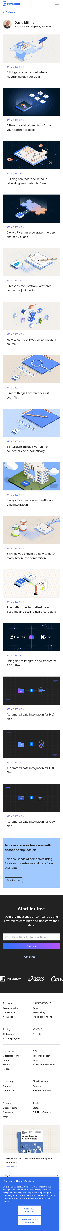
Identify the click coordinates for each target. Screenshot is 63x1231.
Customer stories (12, 1056)
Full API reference (42, 1112)
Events (6, 1064)
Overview (37, 1029)
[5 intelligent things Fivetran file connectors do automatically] (31, 432)
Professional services (44, 1064)
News (35, 1060)
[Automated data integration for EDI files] (31, 754)
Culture (7, 1086)
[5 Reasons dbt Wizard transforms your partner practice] (31, 111)
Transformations (11, 1008)
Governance (9, 1012)
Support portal (10, 1108)
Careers (37, 1086)
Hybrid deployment (42, 1017)
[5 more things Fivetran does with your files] (31, 379)
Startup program (11, 1038)
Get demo (29, 956)
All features (9, 1034)
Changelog (8, 1112)
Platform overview (42, 1003)
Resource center (41, 1056)
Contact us (8, 1090)
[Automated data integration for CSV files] (31, 807)
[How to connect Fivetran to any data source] (31, 325)
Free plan (37, 1034)
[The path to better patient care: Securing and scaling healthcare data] (31, 593)
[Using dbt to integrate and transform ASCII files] (31, 646)
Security (37, 1008)
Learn (6, 1060)
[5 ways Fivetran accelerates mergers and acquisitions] (31, 218)
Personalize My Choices (30, 1220)
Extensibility (39, 1012)
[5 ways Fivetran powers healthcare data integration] (31, 486)
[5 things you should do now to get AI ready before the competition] (31, 539)
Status (36, 1108)
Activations (9, 1017)
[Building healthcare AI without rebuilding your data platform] (31, 165)
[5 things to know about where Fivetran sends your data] (31, 58)
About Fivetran (40, 1081)
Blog (35, 1050)
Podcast (7, 1069)
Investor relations (42, 1090)
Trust (35, 1103)
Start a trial (13, 880)
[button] (57, 4)
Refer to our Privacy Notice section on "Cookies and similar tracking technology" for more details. (29, 1198)
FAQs (5, 1116)
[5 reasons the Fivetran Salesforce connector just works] (31, 272)
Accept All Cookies (29, 1210)
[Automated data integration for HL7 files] (31, 700)
